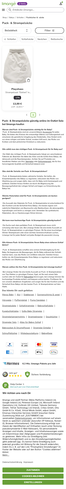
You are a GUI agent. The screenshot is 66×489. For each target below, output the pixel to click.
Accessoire (47, 132)
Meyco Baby (8, 294)
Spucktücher (52, 316)
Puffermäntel (20, 300)
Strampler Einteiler (42, 327)
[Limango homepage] (9, 3)
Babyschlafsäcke (45, 305)
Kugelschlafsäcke (10, 311)
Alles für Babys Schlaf (30, 322)
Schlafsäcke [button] (27, 39)
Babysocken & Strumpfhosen (16, 327)
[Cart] (28, 80)
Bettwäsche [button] (57, 39)
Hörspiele (6, 300)
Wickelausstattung (29, 333)
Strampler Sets (9, 322)
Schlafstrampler (26, 305)
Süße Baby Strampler (32, 311)
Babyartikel (28, 277)
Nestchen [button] (42, 39)
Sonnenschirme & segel (48, 294)
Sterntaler (29, 161)
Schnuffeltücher (9, 333)
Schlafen (11, 39)
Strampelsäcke (9, 305)
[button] (16, 30)
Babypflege (46, 333)
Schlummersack (44, 161)
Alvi (18, 294)
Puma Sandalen (37, 300)
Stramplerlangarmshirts (13, 316)
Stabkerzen (28, 294)
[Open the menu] (3, 9)
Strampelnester (35, 316)
